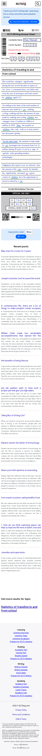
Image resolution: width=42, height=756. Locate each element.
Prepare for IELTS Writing (21, 676)
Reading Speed (21, 656)
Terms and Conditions (21, 714)
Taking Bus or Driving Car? (13, 415)
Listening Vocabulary (21, 639)
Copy (22, 237)
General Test (21, 653)
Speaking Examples (21, 687)
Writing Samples (21, 670)
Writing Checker (21, 667)
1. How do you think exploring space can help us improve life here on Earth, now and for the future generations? (21, 526)
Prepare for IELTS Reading (21, 659)
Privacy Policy (21, 710)
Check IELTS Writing (25, 22)
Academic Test (21, 650)
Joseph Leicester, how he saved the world (20, 278)
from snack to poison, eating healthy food (20, 497)
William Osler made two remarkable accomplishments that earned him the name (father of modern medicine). (21, 334)
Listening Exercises (21, 633)
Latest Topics (21, 690)
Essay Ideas (21, 673)
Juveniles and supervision (13, 552)
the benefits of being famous (14, 360)
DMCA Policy (21, 719)
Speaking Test (21, 684)
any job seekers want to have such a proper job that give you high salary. (21, 389)
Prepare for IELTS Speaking (21, 696)
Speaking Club (21, 693)
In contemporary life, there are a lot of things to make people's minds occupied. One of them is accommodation (21, 307)
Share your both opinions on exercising (19, 470)
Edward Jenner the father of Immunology (20, 443)
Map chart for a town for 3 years (16, 251)
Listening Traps (21, 636)
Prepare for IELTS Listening (21, 642)
